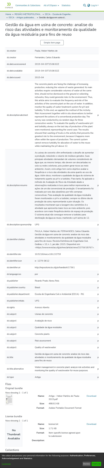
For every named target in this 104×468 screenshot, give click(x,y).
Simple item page (52, 42)
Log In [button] (94, 5)
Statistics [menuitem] (66, 5)
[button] (9, 5)
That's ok (96, 464)
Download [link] (91, 396)
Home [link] (8, 14)
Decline (86, 464)
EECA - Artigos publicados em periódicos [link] (22, 17)
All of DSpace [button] (50, 5)
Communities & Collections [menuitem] (27, 5)
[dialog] (52, 460)
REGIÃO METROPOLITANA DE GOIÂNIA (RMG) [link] (28, 14)
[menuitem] (51, 5)
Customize (6, 464)
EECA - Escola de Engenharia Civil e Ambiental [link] (58, 14)
